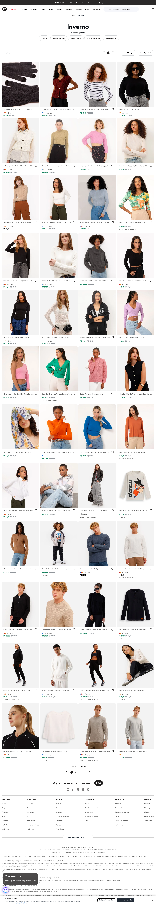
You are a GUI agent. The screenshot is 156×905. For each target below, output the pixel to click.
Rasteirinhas (89, 812)
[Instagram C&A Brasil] (68, 789)
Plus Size (119, 799)
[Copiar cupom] (99, 2)
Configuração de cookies (106, 900)
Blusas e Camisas (121, 808)
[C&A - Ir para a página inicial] (5, 9)
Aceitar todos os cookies (126, 900)
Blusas (4, 803)
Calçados (69, 9)
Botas (87, 803)
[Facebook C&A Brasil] (88, 789)
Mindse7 (59, 9)
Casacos (5, 820)
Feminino (24, 9)
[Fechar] (152, 900)
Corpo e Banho (149, 816)
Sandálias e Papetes (91, 816)
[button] (121, 9)
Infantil (43, 9)
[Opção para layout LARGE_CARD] (113, 52)
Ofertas (13, 9)
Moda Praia (5, 825)
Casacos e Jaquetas (122, 812)
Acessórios (148, 820)
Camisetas (30, 803)
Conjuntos (59, 808)
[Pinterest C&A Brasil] (78, 789)
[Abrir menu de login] (142, 9)
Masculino (33, 9)
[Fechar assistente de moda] (35, 876)
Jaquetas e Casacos (33, 825)
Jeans (87, 9)
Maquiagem (148, 808)
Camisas (29, 808)
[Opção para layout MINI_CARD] (104, 52)
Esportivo (79, 9)
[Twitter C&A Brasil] (83, 789)
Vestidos (5, 812)
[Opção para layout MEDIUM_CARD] (108, 52)
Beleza (51, 9)
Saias (3, 816)
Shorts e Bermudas (62, 816)
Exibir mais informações (76, 837)
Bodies (58, 803)
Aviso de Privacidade (22, 903)
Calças (4, 808)
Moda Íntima (6, 829)
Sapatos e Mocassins (92, 808)
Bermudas (30, 812)
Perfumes (147, 803)
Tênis (86, 820)
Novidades (96, 9)
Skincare (147, 812)
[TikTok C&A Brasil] (73, 789)
